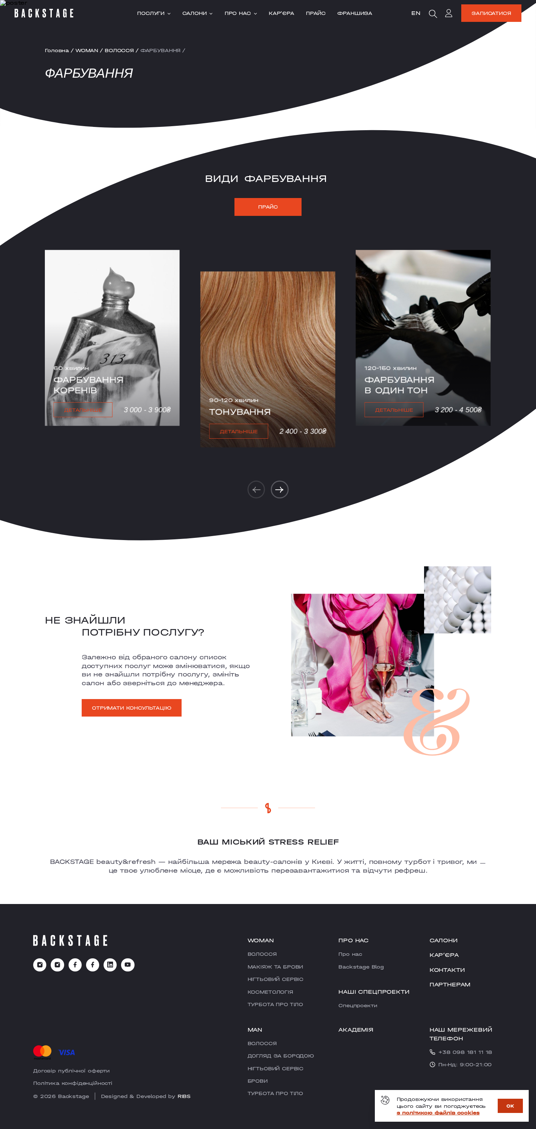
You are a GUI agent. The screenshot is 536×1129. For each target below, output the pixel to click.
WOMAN (86, 50)
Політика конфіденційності (72, 1083)
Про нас (238, 13)
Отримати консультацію (131, 708)
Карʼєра (281, 13)
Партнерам (450, 984)
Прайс (316, 13)
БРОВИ (258, 1081)
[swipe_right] (279, 489)
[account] (449, 14)
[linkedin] (110, 964)
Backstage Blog (361, 967)
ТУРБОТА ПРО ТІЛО (275, 1004)
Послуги (150, 13)
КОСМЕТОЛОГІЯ (270, 992)
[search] (433, 14)
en (415, 12)
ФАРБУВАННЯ (160, 50)
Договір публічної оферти (71, 1071)
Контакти (447, 969)
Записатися (491, 13)
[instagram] (39, 964)
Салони (194, 13)
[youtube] (127, 964)
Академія (355, 1029)
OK (510, 1106)
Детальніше (83, 410)
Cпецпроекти (357, 1005)
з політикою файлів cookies (438, 1113)
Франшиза (354, 13)
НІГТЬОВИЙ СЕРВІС (275, 979)
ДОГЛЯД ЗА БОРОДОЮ (281, 1056)
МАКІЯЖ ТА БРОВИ (275, 967)
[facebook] (75, 964)
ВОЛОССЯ (119, 50)
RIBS (184, 1096)
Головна (57, 50)
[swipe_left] (256, 489)
